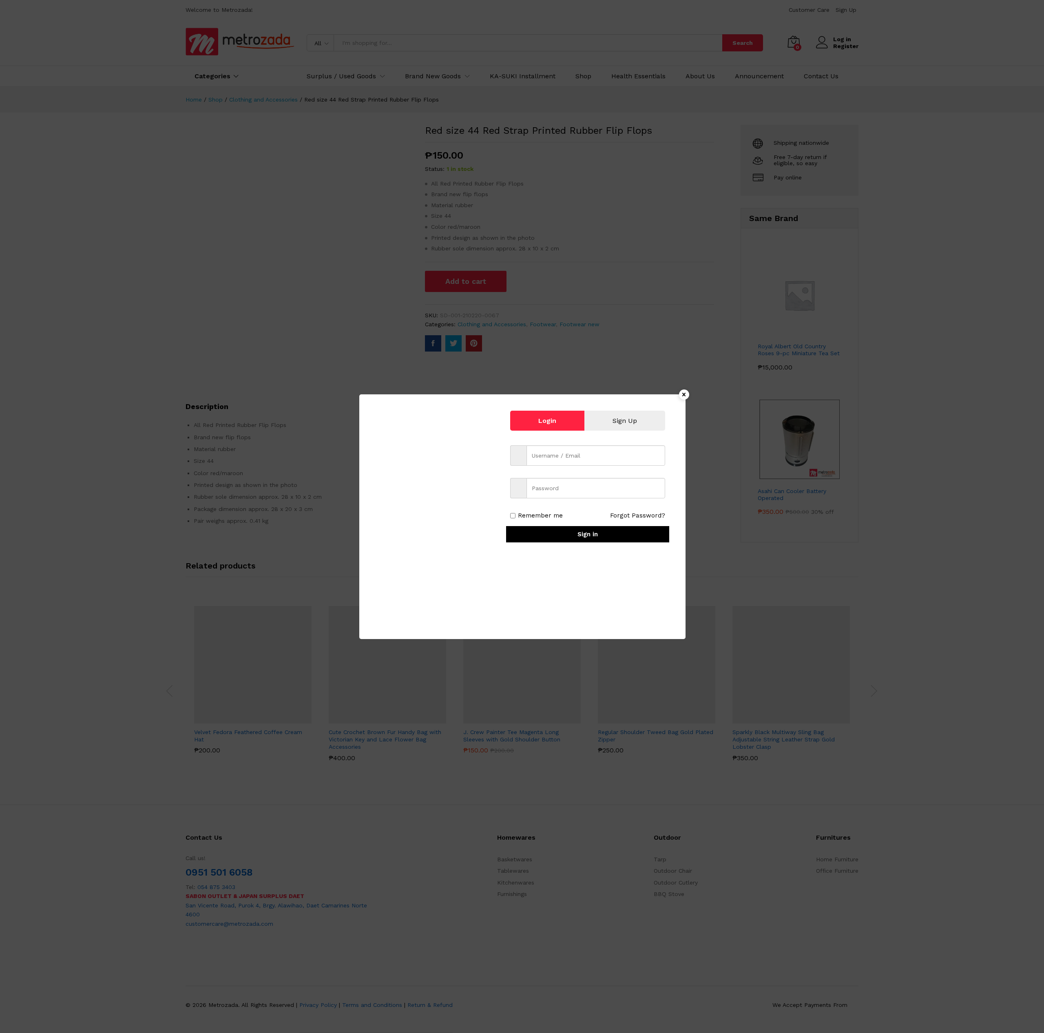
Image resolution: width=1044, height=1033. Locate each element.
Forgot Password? (637, 515)
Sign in (587, 534)
